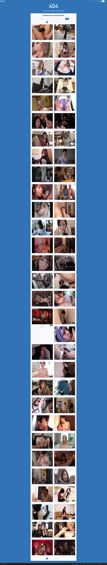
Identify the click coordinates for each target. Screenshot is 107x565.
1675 (56, 558)
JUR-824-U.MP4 (42, 129)
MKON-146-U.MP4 (64, 520)
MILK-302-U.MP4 (42, 40)
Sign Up (103, 1)
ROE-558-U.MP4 (42, 378)
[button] (106, 1)
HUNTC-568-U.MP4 (64, 218)
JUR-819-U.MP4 (42, 147)
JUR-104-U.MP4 (42, 182)
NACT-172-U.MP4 (42, 431)
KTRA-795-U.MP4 (64, 58)
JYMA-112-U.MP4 (64, 111)
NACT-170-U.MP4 (42, 449)
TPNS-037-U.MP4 (42, 520)
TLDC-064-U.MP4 (42, 538)
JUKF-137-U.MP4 (42, 200)
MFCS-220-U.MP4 (64, 40)
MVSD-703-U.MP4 (42, 502)
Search (67, 18)
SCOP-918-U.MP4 (42, 360)
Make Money (95, 1)
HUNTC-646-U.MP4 (64, 200)
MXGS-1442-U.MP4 (64, 449)
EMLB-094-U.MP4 (42, 307)
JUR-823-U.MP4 (65, 147)
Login (99, 1)
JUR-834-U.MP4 (65, 129)
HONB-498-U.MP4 (42, 218)
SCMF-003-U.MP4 (64, 342)
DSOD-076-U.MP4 (64, 307)
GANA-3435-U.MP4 (64, 271)
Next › (59, 558)
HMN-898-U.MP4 (42, 271)
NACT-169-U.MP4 (64, 431)
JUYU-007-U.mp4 (42, 111)
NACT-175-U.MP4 (64, 378)
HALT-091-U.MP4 (42, 289)
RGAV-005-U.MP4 (64, 360)
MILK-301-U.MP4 (42, 58)
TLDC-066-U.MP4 (64, 538)
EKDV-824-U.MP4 (64, 289)
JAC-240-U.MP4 (65, 182)
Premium (91, 1)
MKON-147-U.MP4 (64, 502)
